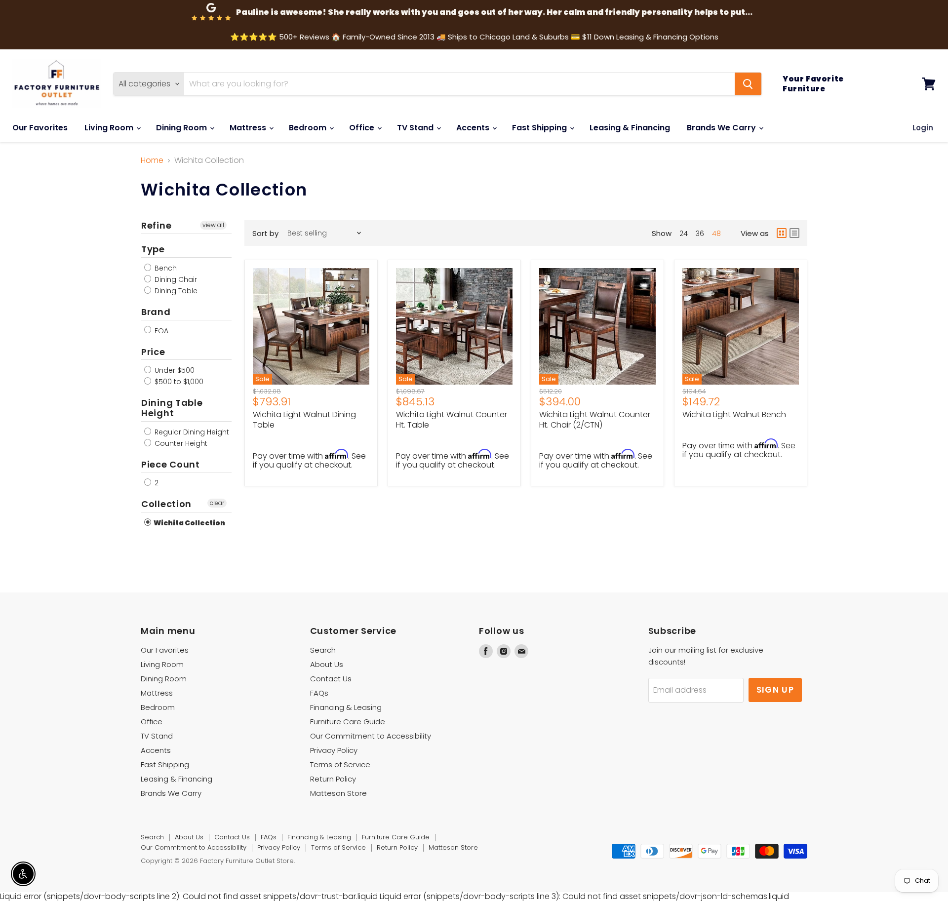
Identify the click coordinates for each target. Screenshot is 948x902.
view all (213, 225)
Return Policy (333, 779)
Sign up (775, 690)
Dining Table (175, 291)
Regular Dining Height (191, 432)
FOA (160, 331)
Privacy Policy (333, 750)
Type (153, 249)
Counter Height (180, 443)
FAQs (319, 693)
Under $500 (174, 370)
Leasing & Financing (630, 127)
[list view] (794, 233)
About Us (326, 664)
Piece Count (170, 464)
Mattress (249, 127)
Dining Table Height (172, 407)
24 (683, 233)
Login (922, 127)
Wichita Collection (189, 523)
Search (323, 650)
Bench (165, 268)
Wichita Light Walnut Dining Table (304, 420)
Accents (473, 127)
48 (716, 233)
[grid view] (782, 233)
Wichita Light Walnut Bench (734, 414)
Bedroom (308, 127)
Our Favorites (40, 127)
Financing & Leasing (346, 707)
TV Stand (416, 127)
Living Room (109, 127)
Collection (166, 504)
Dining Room (182, 127)
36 (700, 233)
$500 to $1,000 (178, 382)
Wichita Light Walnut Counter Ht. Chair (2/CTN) (594, 420)
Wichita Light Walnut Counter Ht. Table (451, 420)
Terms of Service (340, 764)
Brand (156, 312)
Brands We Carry (722, 127)
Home (152, 160)
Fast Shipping (540, 127)
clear (217, 503)
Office (362, 127)
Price (153, 352)
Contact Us (331, 678)
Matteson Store (338, 793)
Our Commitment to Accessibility (370, 736)
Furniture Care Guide (347, 721)
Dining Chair (175, 279)
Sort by (265, 233)
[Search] (748, 84)
